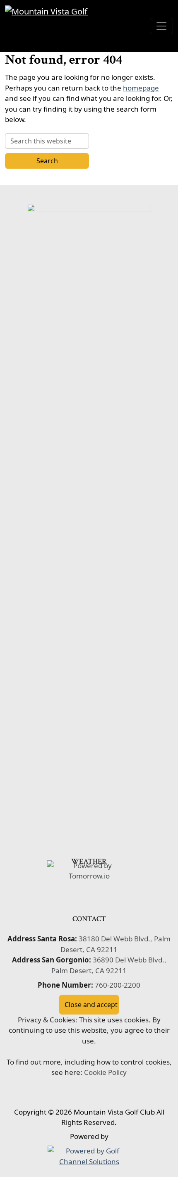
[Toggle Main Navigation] (161, 26)
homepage (141, 88)
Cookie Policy (105, 1072)
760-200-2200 (117, 985)
